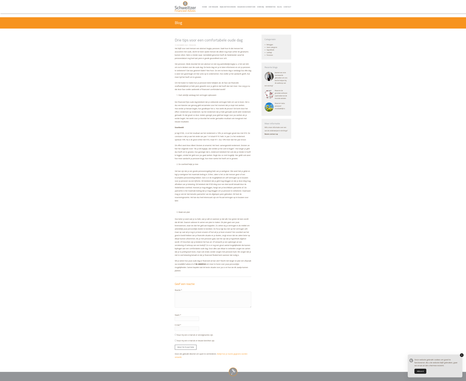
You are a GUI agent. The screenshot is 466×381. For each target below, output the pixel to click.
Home (204, 7)
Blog (279, 7)
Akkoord (420, 371)
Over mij (260, 7)
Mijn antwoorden (228, 7)
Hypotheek (270, 50)
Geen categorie (272, 47)
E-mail (178, 325)
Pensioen (192, 45)
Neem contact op (271, 134)
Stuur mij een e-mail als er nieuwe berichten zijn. (196, 340)
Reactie (178, 290)
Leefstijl (269, 53)
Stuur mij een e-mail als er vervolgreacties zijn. (195, 335)
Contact (287, 7)
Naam (178, 315)
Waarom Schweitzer (246, 7)
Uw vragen (213, 7)
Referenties (271, 7)
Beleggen (270, 45)
